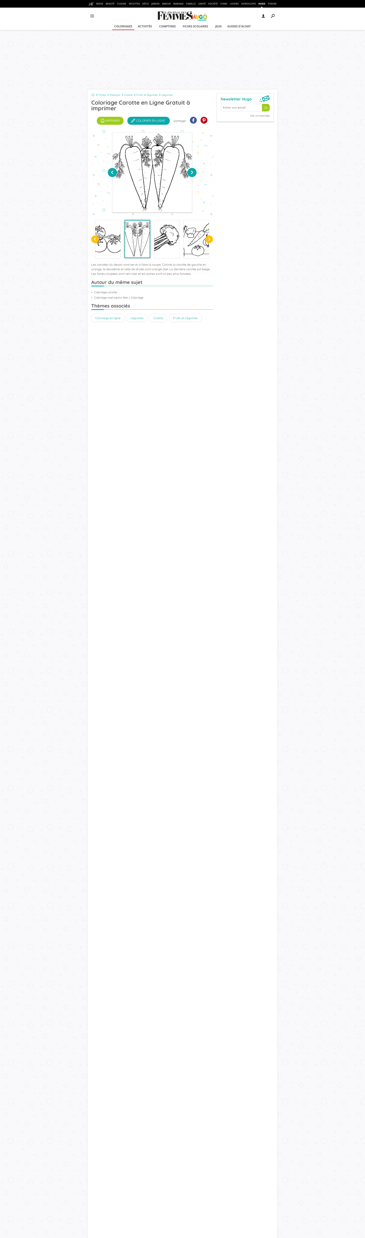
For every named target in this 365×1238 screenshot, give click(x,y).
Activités (145, 26)
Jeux (218, 26)
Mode (99, 3)
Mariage (178, 3)
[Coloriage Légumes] (196, 239)
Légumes (167, 95)
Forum (272, 3)
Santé (202, 3)
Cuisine (121, 3)
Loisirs (234, 3)
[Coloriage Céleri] (167, 239)
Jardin (155, 3)
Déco (145, 3)
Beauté (110, 3)
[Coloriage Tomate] (108, 239)
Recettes (134, 3)
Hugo (261, 3)
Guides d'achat (239, 26)
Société (213, 3)
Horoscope (248, 3)
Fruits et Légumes (185, 318)
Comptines (167, 26)
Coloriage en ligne (108, 318)
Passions (115, 95)
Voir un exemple (260, 115)
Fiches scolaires (195, 26)
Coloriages (123, 26)
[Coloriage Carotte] (137, 239)
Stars (223, 3)
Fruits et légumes (147, 95)
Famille (191, 3)
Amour (166, 3)
